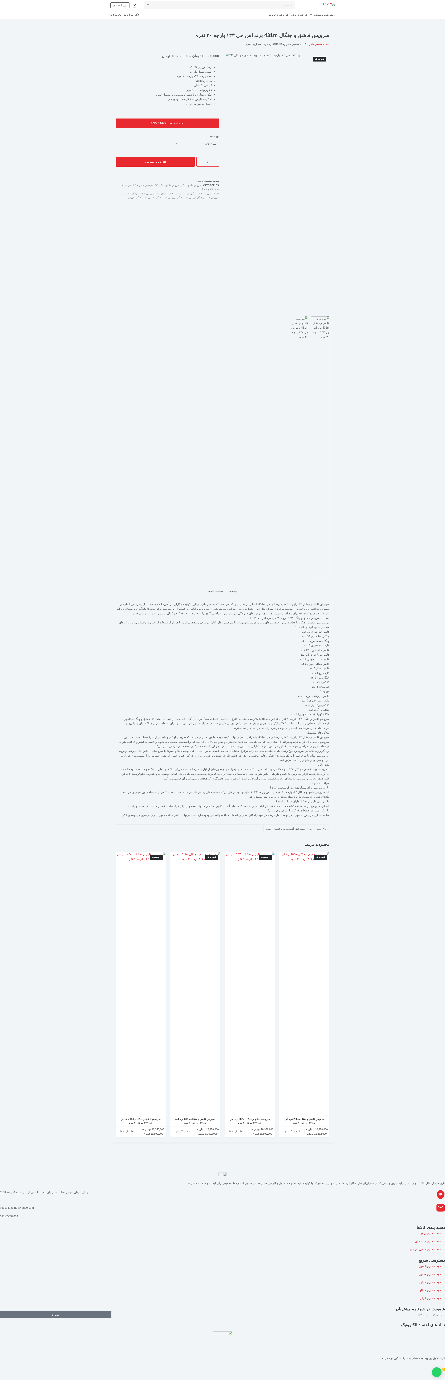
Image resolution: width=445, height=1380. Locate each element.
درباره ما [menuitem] (128, 14)
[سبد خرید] (135, 5)
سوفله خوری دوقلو (431, 1290)
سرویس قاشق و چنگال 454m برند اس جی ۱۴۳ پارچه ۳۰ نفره (141, 1121)
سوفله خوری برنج (431, 1233)
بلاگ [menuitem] (137, 14)
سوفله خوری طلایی (430, 1274)
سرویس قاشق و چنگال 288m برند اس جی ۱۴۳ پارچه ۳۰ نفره (304, 1121)
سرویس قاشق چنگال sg (167, 185)
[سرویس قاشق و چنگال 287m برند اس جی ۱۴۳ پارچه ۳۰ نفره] (250, 982)
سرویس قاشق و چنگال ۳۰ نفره (138, 193)
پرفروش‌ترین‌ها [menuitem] (276, 14)
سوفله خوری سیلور (430, 1282)
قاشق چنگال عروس (137, 197)
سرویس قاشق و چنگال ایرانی (204, 197)
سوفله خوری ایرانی (430, 1298)
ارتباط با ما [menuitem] (116, 14)
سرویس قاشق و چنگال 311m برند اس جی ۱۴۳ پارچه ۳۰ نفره (195, 1121)
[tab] (233, 591)
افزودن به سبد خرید (155, 161)
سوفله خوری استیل (430, 1266)
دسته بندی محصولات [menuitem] (324, 14)
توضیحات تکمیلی (215, 591)
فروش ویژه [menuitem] (297, 14)
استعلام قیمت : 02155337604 (167, 123)
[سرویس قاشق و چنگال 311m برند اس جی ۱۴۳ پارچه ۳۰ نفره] (195, 982)
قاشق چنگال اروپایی (178, 197)
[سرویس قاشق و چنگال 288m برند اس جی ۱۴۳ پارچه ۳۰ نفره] (304, 982)
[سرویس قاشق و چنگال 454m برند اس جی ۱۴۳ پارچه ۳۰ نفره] (141, 982)
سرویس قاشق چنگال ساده (169, 193)
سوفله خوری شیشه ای (428, 1241)
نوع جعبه (214, 136)
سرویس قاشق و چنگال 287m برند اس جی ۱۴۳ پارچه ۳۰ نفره (250, 1121)
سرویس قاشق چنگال (191, 185)
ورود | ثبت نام (120, 5)
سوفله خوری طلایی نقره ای (426, 1249)
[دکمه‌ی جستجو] (148, 5)
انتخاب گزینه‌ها (292, 1131)
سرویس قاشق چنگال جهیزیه (197, 193)
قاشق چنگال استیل (158, 197)
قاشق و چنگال (206, 189)
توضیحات (233, 591)
